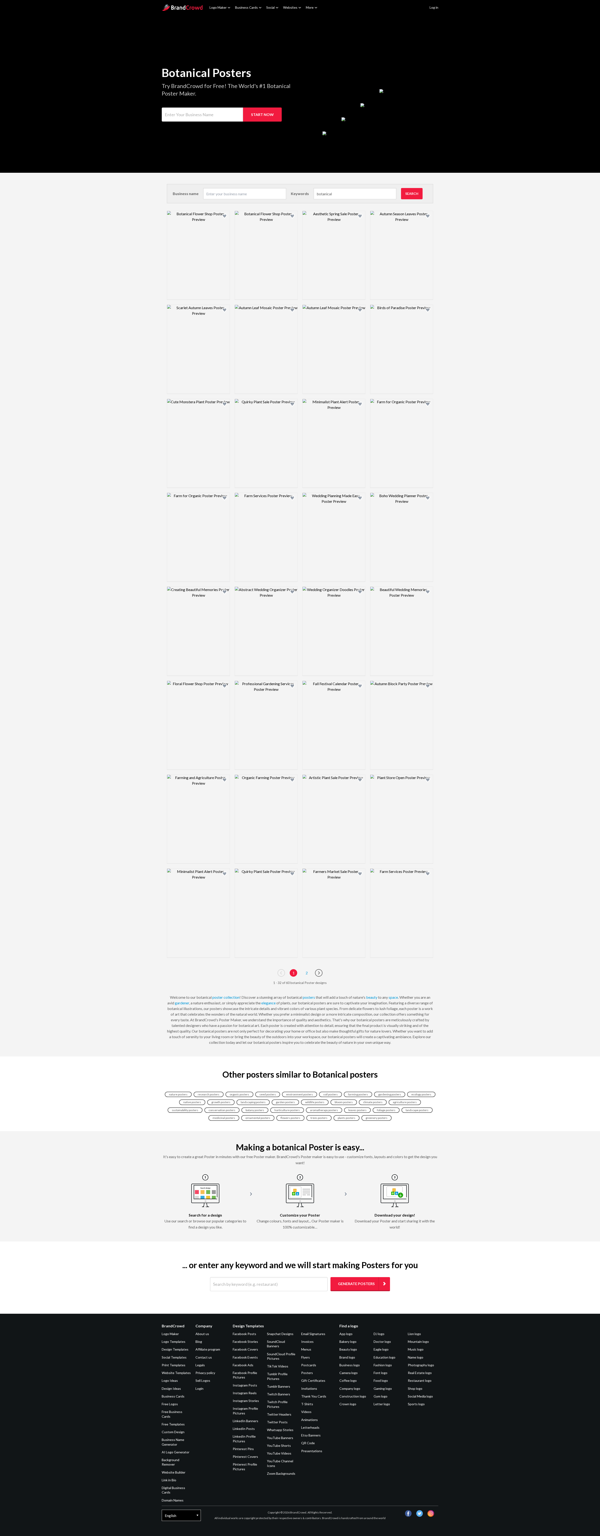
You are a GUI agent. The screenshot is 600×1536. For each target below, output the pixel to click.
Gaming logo (383, 1388)
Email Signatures (313, 1334)
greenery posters (376, 1118)
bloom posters (344, 1102)
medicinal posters (224, 1118)
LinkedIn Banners (245, 1421)
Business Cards (246, 7)
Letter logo (382, 1404)
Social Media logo (420, 1396)
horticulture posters (287, 1110)
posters (309, 997)
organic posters (239, 1094)
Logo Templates (173, 1342)
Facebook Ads (243, 1365)
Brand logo (347, 1357)
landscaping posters (253, 1102)
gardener (182, 1003)
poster (217, 997)
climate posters (372, 1102)
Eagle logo (381, 1349)
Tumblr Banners (278, 1386)
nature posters (178, 1094)
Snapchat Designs (280, 1334)
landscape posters (417, 1110)
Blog (198, 1342)
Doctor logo (382, 1342)
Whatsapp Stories (280, 1430)
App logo (345, 1334)
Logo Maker (218, 7)
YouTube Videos (279, 1453)
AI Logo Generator (175, 1452)
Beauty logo (348, 1349)
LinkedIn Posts (244, 1429)
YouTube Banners (280, 1438)
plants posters (346, 1118)
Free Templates (173, 1424)
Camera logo (348, 1373)
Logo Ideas (170, 1380)
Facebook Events (245, 1357)
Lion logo (414, 1334)
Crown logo (347, 1404)
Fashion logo (383, 1365)
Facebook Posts (244, 1334)
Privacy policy (205, 1373)
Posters (307, 1373)
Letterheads (310, 1427)
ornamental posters (257, 1118)
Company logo (349, 1388)
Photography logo (421, 1365)
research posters (208, 1094)
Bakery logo (347, 1342)
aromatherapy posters (324, 1110)
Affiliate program (207, 1349)
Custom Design (173, 1432)
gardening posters (389, 1094)
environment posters (299, 1094)
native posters (192, 1102)
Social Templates (174, 1357)
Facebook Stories (245, 1342)
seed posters (267, 1094)
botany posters (255, 1110)
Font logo (380, 1373)
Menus (306, 1349)
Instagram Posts (245, 1385)
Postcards (308, 1365)
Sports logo (416, 1404)
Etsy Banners (311, 1435)
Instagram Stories (246, 1401)
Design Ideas (171, 1388)
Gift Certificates (313, 1380)
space (393, 997)
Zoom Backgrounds (281, 1473)
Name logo (415, 1357)
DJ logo (379, 1334)
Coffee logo (348, 1380)
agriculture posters (405, 1102)
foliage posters (386, 1110)
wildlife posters (314, 1102)
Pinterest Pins (243, 1449)
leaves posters (357, 1110)
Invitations (309, 1388)
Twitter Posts (277, 1422)
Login (199, 1388)
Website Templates (176, 1373)
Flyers (305, 1357)
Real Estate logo (420, 1373)
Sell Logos (202, 1380)
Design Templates (175, 1349)
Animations (309, 1420)
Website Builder (173, 1472)
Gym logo (380, 1396)
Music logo (416, 1349)
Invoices (307, 1342)
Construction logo (352, 1396)
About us (202, 1334)
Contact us (203, 1357)
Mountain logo (418, 1342)
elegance (268, 1003)
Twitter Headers (279, 1414)
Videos (306, 1412)
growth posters (220, 1102)
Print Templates (173, 1365)
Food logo (381, 1380)
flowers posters (290, 1118)
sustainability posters (185, 1110)
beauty (371, 997)
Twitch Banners (278, 1394)
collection (232, 997)
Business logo (349, 1365)
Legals (200, 1365)
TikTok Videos (277, 1366)
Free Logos (170, 1404)
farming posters (358, 1094)
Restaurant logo (419, 1380)
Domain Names (173, 1500)
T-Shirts (307, 1404)
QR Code (308, 1443)
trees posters (319, 1118)
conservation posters (222, 1110)
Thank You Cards (313, 1396)
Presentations (311, 1451)
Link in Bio (169, 1480)
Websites (290, 7)
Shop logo (415, 1388)
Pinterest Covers (245, 1457)
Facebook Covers (245, 1349)
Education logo (384, 1357)
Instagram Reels (245, 1393)
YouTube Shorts (279, 1446)
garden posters (285, 1102)
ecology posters (421, 1094)
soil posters (330, 1094)
